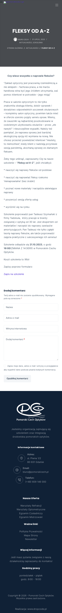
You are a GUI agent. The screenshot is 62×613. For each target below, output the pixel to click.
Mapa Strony (31, 535)
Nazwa (9, 307)
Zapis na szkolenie (14, 274)
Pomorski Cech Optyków (41, 595)
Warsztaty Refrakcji (31, 505)
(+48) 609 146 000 (35, 481)
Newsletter (31, 539)
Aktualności (25, 42)
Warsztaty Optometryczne (31, 509)
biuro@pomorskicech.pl (36, 471)
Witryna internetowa (16, 328)
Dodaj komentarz (15, 339)
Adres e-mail (12, 317)
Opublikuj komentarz (17, 378)
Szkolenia (38, 42)
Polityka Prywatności (30, 531)
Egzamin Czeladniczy (31, 513)
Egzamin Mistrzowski (31, 517)
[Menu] (56, 5)
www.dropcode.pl (37, 608)
